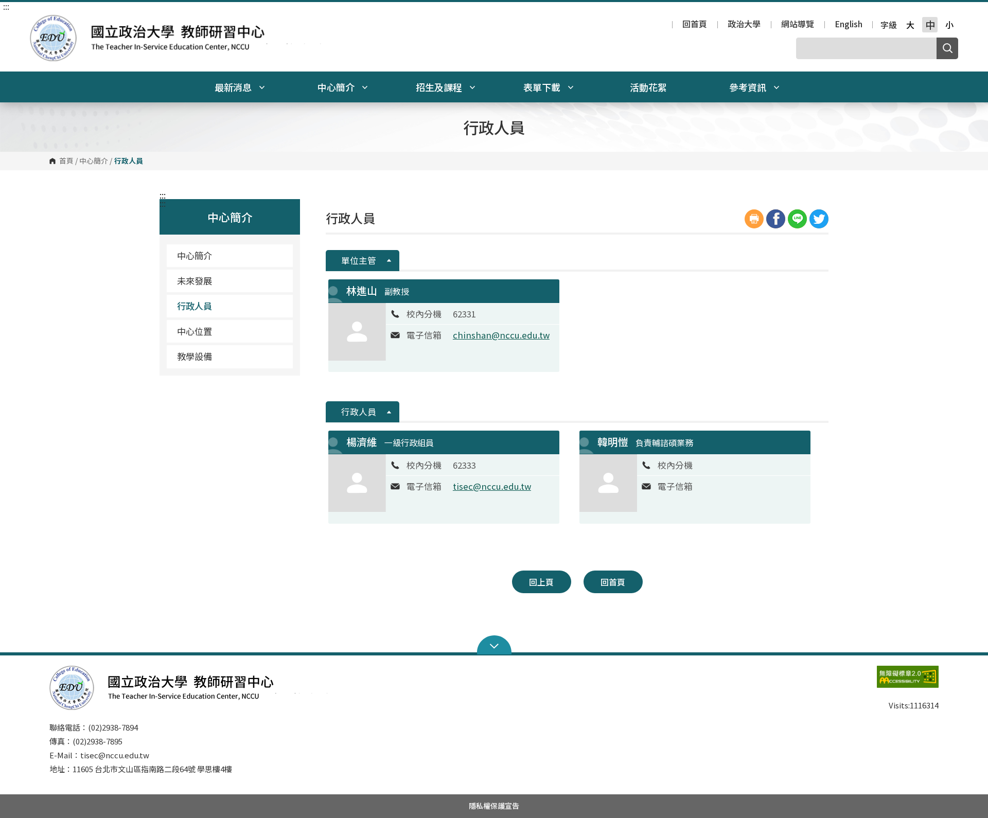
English (848, 25)
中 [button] (930, 24)
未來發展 (194, 280)
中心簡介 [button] (337, 87)
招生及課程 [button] (440, 87)
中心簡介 (93, 161)
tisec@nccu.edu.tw (492, 486)
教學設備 (194, 356)
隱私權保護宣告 (494, 806)
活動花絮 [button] (648, 87)
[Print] (754, 218)
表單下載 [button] (542, 87)
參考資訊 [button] (748, 87)
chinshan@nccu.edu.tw (501, 335)
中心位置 (194, 331)
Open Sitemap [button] (494, 645)
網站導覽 (797, 25)
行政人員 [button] (358, 411)
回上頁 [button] (541, 582)
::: (6, 6)
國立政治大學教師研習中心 (40, 22)
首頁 (66, 161)
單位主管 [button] (358, 260)
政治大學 (744, 25)
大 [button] (910, 25)
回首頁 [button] (613, 582)
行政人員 (194, 305)
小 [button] (949, 25)
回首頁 (694, 25)
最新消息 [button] (234, 87)
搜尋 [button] (947, 48)
